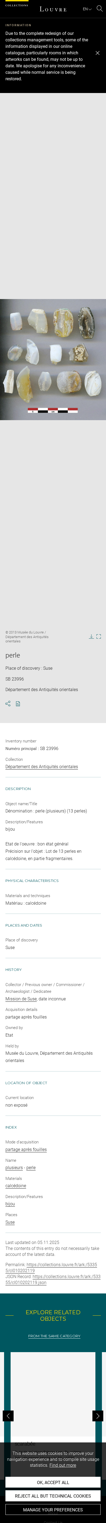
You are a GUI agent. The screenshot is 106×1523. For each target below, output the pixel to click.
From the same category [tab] (54, 1336)
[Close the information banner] (97, 53)
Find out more (62, 1465)
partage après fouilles (26, 1149)
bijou (10, 1203)
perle (31, 1167)
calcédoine (15, 1185)
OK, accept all (53, 1482)
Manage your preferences (53, 1509)
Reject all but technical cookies (53, 1496)
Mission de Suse (21, 998)
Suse (10, 1222)
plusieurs (14, 1167)
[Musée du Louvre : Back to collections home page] (53, 9)
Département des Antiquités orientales (41, 766)
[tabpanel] (53, 1416)
